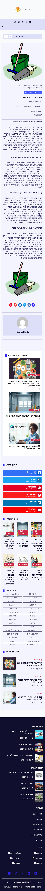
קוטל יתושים (34, 375)
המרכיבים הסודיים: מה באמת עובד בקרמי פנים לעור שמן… (23, 574)
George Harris (33, 101)
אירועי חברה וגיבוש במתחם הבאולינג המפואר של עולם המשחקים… (9, 577)
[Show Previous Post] (10, 36)
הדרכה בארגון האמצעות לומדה (20, 755)
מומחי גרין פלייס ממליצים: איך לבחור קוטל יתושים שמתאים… (36, 545)
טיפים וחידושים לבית (27, 85)
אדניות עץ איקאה (26, 794)
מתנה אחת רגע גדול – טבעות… (20, 772)
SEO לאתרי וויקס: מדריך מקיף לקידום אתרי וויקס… (30, 698)
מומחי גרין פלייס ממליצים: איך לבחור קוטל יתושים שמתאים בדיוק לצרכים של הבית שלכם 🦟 (23, 383)
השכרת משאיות (26, 783)
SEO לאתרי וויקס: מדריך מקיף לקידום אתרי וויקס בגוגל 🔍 (24, 447)
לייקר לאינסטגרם (26, 744)
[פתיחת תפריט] (41, 26)
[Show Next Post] (6, 36)
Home (39, 85)
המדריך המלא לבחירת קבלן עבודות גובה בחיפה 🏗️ (37, 574)
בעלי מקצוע (34, 410)
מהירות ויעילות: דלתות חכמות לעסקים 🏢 (23, 416)
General (37, 564)
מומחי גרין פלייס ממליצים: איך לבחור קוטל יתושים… (29, 664)
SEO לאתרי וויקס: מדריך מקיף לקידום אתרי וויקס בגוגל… (9, 543)
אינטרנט (36, 440)
